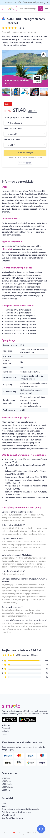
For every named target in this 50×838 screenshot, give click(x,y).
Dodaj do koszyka (25, 152)
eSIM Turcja (6, 781)
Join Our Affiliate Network (12, 818)
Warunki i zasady (9, 815)
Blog (4, 803)
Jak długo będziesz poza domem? (18, 117)
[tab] (6, 92)
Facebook (6, 728)
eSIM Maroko (7, 784)
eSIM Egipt (6, 778)
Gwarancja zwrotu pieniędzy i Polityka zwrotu (20, 809)
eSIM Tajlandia (7, 787)
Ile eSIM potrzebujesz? (13, 139)
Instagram (6, 725)
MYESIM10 (40, 2)
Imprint (5, 806)
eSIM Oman (6, 790)
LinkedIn (5, 731)
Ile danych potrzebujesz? (14, 128)
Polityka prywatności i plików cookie (16, 812)
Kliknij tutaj (7, 249)
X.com (4, 734)
